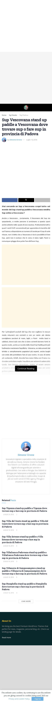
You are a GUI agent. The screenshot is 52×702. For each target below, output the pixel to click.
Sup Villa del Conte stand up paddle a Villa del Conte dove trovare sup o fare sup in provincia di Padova (25, 524)
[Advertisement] (26, 26)
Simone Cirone (16, 140)
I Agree (37, 699)
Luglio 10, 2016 (31, 140)
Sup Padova (24, 115)
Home (4, 115)
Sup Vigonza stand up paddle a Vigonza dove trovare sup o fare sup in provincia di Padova (24, 509)
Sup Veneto (13, 115)
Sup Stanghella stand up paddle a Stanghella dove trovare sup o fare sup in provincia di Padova (24, 586)
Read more (6, 637)
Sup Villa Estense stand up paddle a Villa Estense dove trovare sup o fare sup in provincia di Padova (22, 539)
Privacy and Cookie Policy (19, 699)
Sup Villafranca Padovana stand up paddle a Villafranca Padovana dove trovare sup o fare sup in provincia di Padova (25, 555)
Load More (26, 601)
